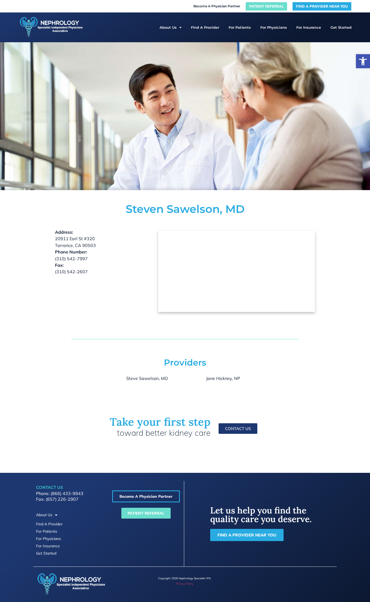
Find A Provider (205, 27)
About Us (168, 27)
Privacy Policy (184, 583)
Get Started (341, 27)
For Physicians (273, 27)
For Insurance (308, 27)
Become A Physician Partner (216, 6)
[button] (363, 61)
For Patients (240, 27)
